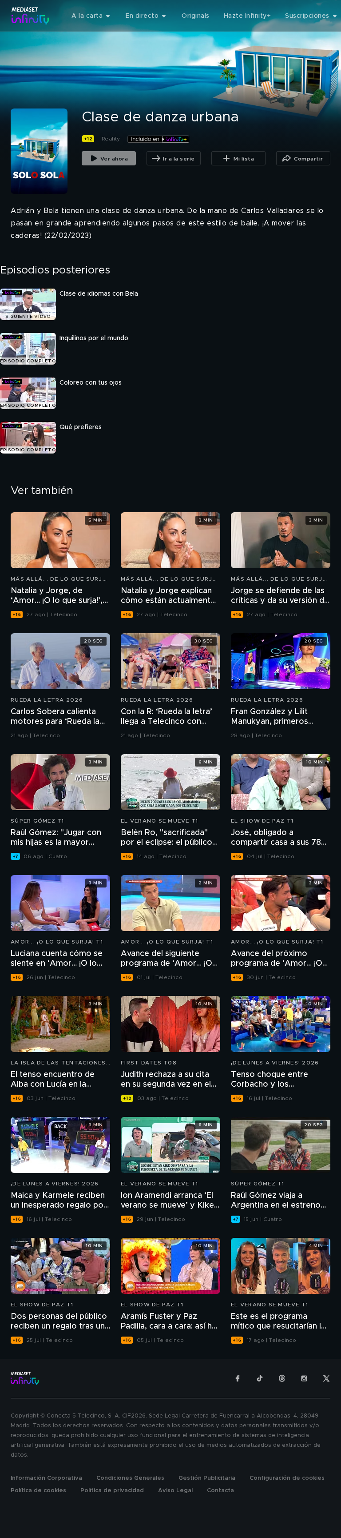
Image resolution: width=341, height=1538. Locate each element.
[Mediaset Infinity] (30, 16)
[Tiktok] (260, 1378)
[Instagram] (304, 1378)
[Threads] (282, 1378)
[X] (326, 1378)
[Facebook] (238, 1378)
